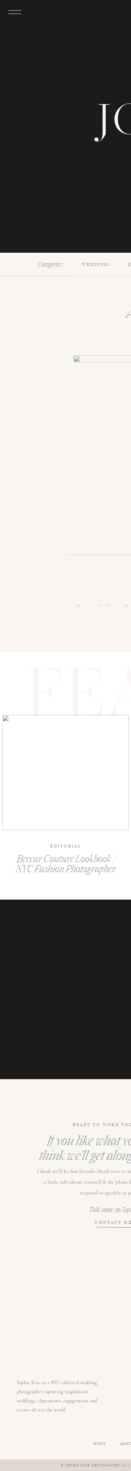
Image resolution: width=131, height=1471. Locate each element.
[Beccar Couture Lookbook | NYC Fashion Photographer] (65, 772)
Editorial (65, 846)
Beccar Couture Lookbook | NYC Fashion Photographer (66, 863)
